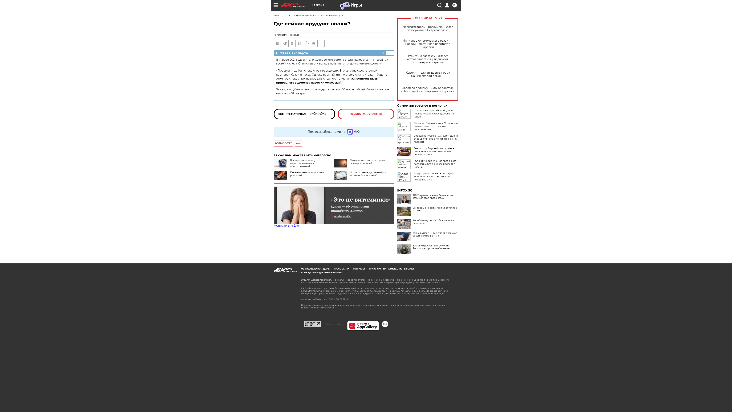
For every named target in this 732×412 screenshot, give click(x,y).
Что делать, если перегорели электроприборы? (367, 162)
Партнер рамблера (334, 324)
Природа (293, 34)
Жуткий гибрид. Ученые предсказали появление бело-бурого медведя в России (436, 163)
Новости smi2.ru (286, 225)
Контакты (359, 269)
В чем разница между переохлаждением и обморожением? (303, 163)
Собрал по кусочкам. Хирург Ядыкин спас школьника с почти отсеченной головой (436, 138)
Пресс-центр (341, 269)
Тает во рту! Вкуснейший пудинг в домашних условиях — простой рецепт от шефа (434, 151)
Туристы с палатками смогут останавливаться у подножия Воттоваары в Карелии (427, 59)
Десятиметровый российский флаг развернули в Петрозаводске (428, 28)
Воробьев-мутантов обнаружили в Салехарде (433, 222)
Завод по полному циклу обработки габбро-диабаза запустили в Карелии (427, 89)
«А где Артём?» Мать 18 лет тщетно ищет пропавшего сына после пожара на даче (434, 176)
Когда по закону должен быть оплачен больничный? (368, 174)
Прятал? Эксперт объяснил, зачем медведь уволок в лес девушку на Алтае (434, 113)
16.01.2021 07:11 (282, 15)
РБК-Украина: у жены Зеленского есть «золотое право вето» (433, 196)
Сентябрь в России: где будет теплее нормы (435, 209)
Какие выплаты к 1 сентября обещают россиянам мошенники (435, 234)
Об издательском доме (315, 269)
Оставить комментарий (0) (366, 114)
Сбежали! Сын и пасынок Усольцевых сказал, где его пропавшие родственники (436, 126)
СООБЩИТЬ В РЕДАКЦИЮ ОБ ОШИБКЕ (322, 272)
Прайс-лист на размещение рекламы (391, 269)
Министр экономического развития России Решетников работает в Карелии (427, 44)
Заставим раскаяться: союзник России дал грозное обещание (431, 247)
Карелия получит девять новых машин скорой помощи (428, 74)
